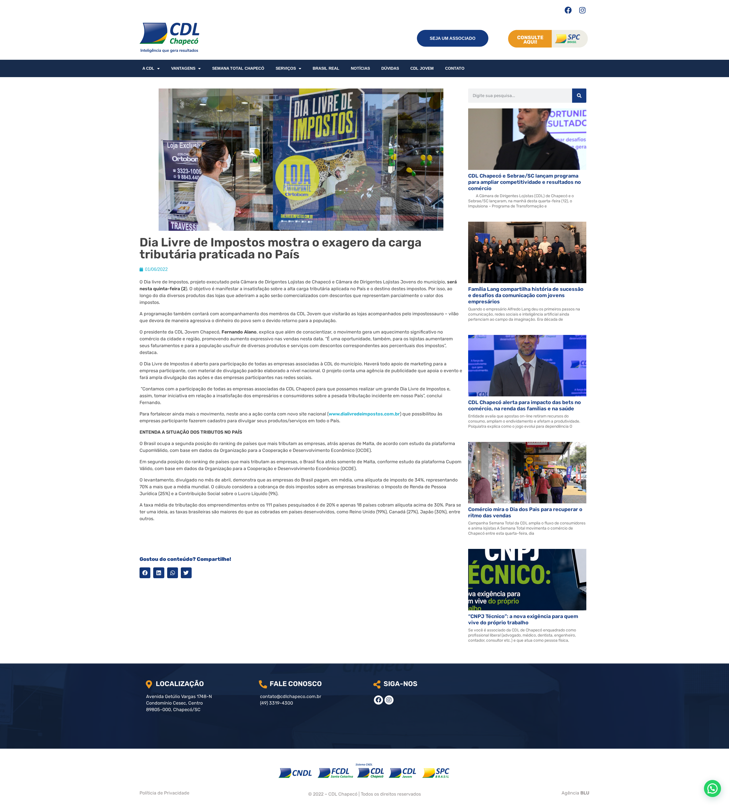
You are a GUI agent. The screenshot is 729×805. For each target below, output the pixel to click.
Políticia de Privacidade (164, 793)
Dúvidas (390, 68)
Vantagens (183, 68)
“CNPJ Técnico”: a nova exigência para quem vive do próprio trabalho (523, 619)
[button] (145, 572)
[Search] (579, 95)
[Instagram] (582, 10)
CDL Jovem (422, 68)
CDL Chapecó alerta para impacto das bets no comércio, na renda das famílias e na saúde (524, 405)
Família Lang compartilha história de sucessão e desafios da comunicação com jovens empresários (525, 295)
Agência (575, 793)
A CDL (148, 68)
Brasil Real (326, 68)
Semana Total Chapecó (238, 68)
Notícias (360, 68)
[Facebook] (568, 10)
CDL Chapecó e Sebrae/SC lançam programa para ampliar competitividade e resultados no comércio (524, 182)
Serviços (286, 68)
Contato (454, 68)
